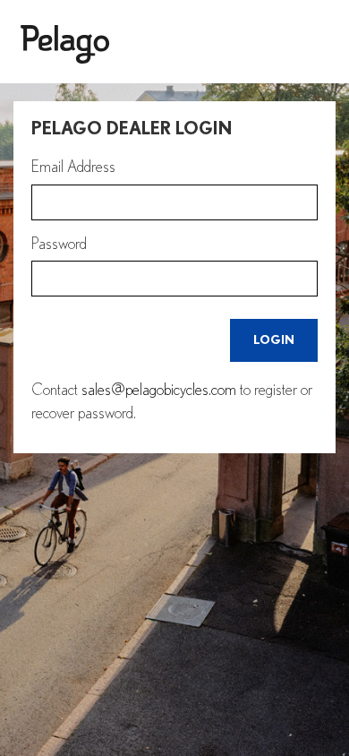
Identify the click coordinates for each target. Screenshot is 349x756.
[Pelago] (174, 45)
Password (59, 244)
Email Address (73, 167)
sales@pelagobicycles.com (158, 390)
